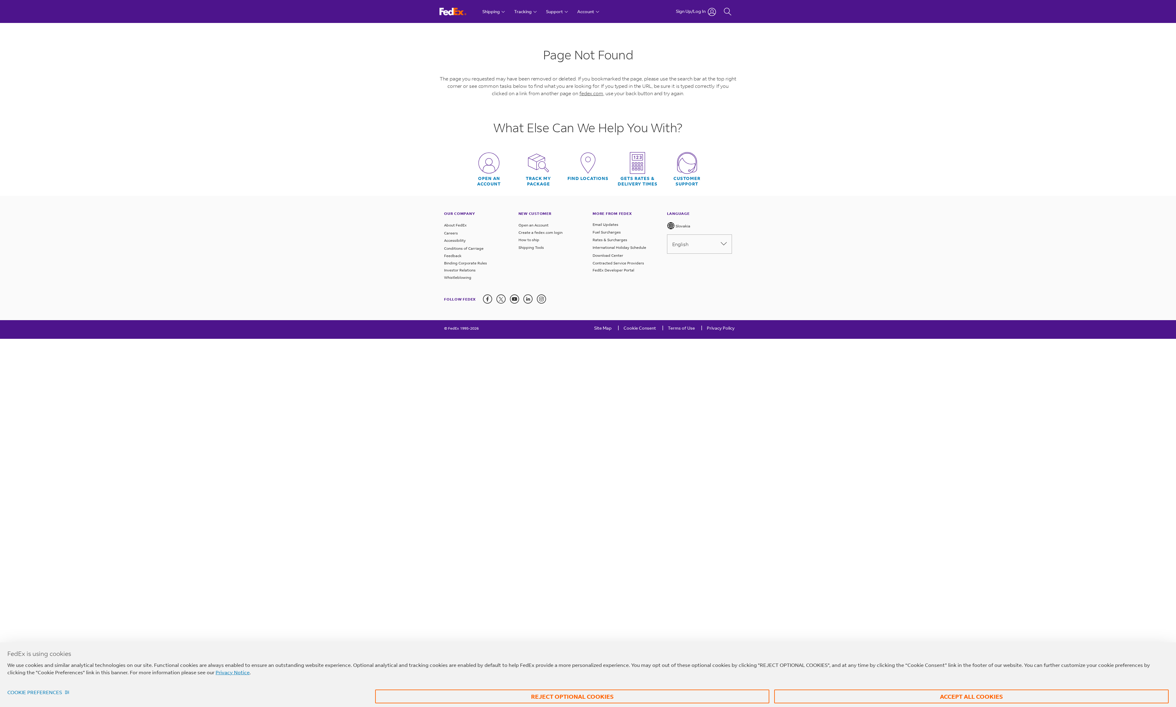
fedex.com (591, 93)
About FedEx (455, 225)
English (680, 244)
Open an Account (533, 225)
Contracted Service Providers (618, 263)
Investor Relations (460, 270)
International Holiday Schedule (619, 247)
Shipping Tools (531, 247)
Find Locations (588, 178)
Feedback (453, 255)
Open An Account (489, 181)
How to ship (528, 240)
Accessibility (455, 240)
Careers (451, 233)
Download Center (608, 255)
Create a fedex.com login (540, 232)
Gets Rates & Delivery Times (638, 181)
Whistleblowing (457, 277)
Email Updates (605, 224)
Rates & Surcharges (610, 240)
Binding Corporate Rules (465, 263)
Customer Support (686, 181)
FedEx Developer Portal (613, 270)
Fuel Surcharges (607, 232)
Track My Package (538, 181)
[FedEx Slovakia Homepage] (458, 11)
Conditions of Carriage (464, 248)
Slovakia (682, 226)
